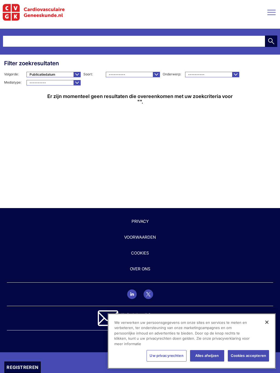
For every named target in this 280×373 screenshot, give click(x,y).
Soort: (88, 74)
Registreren (22, 367)
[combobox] (54, 74)
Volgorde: (11, 74)
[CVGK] (34, 12)
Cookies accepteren (248, 355)
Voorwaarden (140, 237)
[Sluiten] (267, 322)
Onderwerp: (172, 74)
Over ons (140, 268)
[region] (192, 341)
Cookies (140, 253)
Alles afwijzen (207, 355)
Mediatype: (13, 82)
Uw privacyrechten (166, 355)
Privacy (140, 221)
